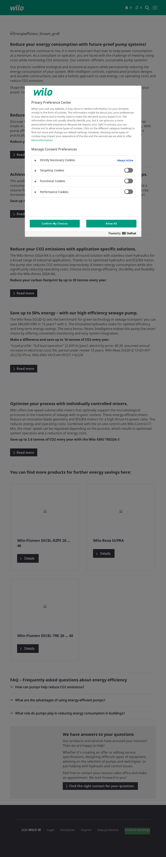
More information (42, 140)
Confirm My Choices (55, 223)
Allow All (111, 223)
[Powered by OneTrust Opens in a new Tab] (124, 234)
